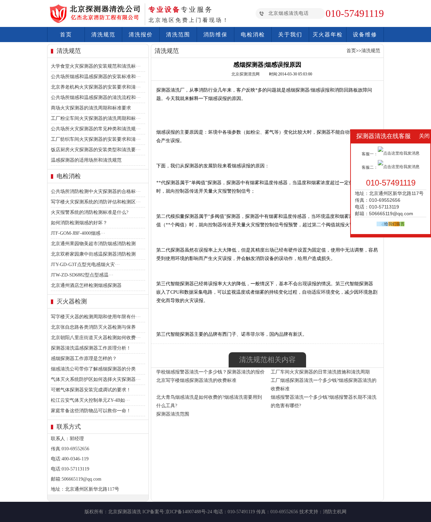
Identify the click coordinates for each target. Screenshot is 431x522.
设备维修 (365, 34)
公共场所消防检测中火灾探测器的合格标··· (96, 191)
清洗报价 (141, 34)
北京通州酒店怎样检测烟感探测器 (86, 285)
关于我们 (290, 34)
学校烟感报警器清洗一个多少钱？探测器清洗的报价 (210, 371)
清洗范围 (178, 34)
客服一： (370, 154)
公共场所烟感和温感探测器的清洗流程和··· (96, 97)
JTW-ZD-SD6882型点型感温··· (82, 275)
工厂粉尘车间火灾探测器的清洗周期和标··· (96, 118)
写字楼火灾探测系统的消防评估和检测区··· (96, 201)
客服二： (370, 167)
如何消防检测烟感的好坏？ (79, 222)
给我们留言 (394, 224)
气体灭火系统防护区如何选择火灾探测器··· (96, 379)
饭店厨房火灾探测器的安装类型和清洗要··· (96, 149)
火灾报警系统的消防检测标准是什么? (89, 212)
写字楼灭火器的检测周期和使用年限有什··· (96, 316)
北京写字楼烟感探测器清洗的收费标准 (196, 380)
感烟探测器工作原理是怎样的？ (84, 358)
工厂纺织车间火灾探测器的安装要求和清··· (96, 139)
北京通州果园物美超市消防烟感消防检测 (93, 243)
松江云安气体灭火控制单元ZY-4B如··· (90, 400)
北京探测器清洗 (124, 511)
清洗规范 (103, 34)
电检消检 (253, 34)
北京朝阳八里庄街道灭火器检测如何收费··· (96, 337)
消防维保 (215, 34)
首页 (66, 34)
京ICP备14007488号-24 (188, 511)
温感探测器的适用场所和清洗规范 (86, 160)
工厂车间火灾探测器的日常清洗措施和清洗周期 (320, 371)
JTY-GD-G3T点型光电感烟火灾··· (85, 264)
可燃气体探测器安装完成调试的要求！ (91, 389)
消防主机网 (334, 511)
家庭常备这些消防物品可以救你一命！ (91, 410)
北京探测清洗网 (246, 74)
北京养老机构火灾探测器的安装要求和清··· (96, 87)
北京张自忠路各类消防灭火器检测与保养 (93, 327)
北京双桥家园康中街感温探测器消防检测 (93, 254)
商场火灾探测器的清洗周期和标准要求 (91, 107)
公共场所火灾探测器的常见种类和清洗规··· (96, 128)
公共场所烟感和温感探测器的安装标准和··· (96, 76)
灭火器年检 (327, 34)
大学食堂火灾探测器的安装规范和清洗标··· (96, 66)
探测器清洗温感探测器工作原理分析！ (91, 348)
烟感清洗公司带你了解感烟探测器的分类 (93, 368)
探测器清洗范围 (172, 414)
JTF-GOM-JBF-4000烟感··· (78, 233)
